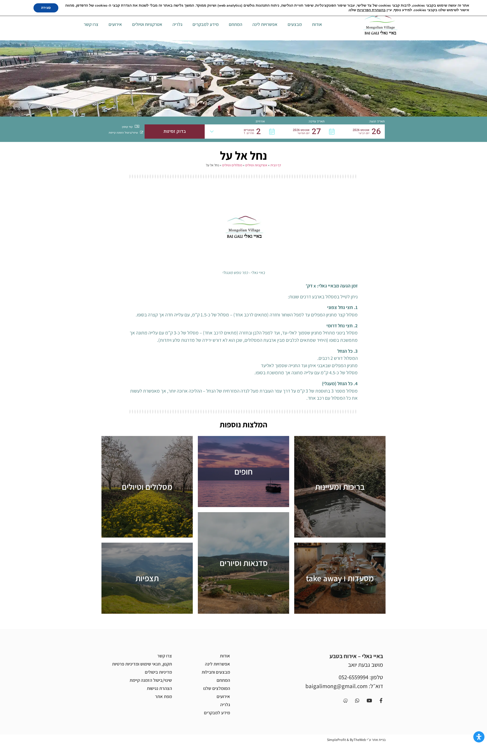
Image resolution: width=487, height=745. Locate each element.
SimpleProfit (336, 739)
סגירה (46, 7)
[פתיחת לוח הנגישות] (478, 736)
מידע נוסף (340, 486)
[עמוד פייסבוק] (381, 700)
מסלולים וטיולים (232, 165)
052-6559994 (353, 677)
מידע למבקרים (206, 24)
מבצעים (295, 24)
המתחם (235, 24)
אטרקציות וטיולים (147, 24)
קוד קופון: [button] (127, 127)
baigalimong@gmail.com (336, 686)
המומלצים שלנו (216, 688)
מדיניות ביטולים (158, 672)
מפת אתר (163, 696)
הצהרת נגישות (159, 688)
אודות (317, 24)
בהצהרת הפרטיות (371, 10)
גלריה (177, 24)
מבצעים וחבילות (216, 672)
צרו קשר (91, 24)
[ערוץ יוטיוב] (369, 700)
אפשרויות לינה (264, 24)
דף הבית (275, 165)
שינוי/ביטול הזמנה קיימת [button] (123, 133)
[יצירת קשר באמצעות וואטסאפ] (357, 700)
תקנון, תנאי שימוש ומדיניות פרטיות (142, 664)
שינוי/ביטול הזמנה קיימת (151, 680)
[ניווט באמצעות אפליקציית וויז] (345, 700)
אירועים (115, 24)
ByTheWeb (358, 739)
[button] (355, 131)
